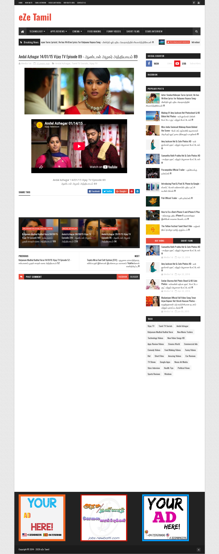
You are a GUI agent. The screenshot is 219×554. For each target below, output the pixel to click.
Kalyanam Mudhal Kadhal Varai (37, 228)
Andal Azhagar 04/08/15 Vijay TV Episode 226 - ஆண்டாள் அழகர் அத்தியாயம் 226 (77, 237)
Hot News (159, 240)
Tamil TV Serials (80, 63)
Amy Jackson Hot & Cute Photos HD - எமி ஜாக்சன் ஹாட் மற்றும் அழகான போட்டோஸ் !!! (180, 145)
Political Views (184, 367)
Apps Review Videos (156, 344)
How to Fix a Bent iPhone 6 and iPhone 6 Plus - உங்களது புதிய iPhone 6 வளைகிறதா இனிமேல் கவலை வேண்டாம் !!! (180, 215)
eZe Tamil (35, 16)
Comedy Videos (154, 349)
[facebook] (194, 2)
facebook (122, 276)
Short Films (133, 31)
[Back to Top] (199, 550)
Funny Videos (114, 31)
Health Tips (168, 367)
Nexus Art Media (55, 2)
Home (21, 2)
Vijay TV (93, 63)
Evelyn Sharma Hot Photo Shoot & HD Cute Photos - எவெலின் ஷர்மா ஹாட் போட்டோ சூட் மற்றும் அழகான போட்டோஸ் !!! (179, 284)
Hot (149, 355)
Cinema (76, 31)
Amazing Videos (174, 355)
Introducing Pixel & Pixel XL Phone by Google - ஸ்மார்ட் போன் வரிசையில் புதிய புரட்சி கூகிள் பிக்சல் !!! (180, 187)
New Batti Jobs (69, 2)
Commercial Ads (191, 344)
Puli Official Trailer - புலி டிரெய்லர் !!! (177, 198)
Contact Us (81, 2)
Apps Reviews (57, 31)
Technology (36, 31)
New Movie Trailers (185, 332)
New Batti (29, 2)
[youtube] (199, 2)
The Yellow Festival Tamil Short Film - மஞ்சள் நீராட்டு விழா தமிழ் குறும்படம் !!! (180, 227)
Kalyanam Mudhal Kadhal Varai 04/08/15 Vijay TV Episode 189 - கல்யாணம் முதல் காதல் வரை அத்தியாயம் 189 (40, 237)
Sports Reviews (154, 373)
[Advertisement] (138, 16)
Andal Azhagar (62, 63)
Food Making (94, 31)
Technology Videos (164, 42)
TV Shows (152, 361)
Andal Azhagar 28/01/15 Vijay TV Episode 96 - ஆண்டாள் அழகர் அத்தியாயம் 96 (116, 237)
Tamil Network (40, 2)
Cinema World (174, 344)
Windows (168, 373)
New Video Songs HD (176, 338)
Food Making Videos (173, 349)
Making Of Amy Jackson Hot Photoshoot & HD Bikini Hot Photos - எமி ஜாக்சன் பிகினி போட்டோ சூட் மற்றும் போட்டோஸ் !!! (180, 116)
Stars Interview (154, 31)
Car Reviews (190, 355)
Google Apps (165, 361)
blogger (134, 276)
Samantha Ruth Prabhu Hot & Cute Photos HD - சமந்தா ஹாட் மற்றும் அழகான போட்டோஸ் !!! (180, 159)
